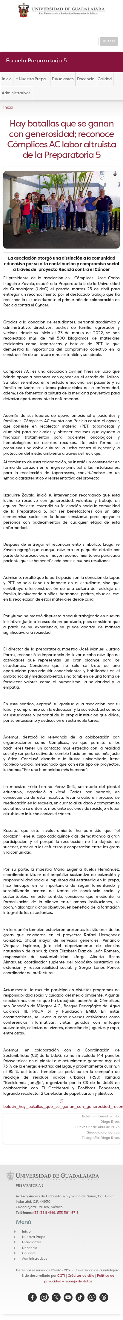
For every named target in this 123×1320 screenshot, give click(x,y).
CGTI (61, 1275)
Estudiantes (63, 78)
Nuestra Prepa (32, 78)
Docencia (85, 78)
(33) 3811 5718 (68, 1212)
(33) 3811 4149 (44, 1212)
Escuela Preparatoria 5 (36, 60)
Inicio (7, 78)
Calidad (105, 78)
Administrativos (16, 92)
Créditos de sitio (81, 1275)
